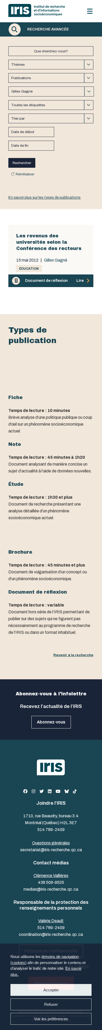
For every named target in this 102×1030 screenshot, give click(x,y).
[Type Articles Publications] (50, 78)
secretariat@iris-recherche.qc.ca (51, 850)
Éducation (29, 269)
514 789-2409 (51, 829)
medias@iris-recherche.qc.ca (51, 889)
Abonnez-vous (51, 722)
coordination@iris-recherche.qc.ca (51, 934)
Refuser (51, 1004)
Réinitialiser (25, 174)
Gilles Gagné (55, 260)
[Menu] (90, 11)
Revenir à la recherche (73, 655)
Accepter (51, 990)
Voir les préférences (51, 1019)
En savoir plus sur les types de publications (44, 198)
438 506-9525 (51, 882)
